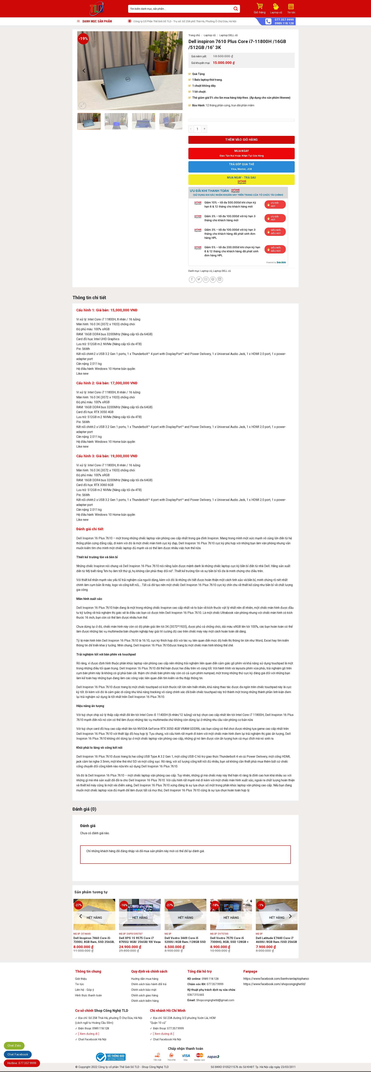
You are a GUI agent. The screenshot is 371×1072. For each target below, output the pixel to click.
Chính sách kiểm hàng (145, 1001)
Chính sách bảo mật (143, 990)
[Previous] (84, 71)
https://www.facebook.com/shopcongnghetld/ (274, 984)
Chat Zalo (14, 1045)
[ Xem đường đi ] (88, 1034)
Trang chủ (194, 35)
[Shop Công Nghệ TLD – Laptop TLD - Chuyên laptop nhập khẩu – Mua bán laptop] (98, 8)
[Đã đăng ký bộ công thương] (110, 1057)
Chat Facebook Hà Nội (92, 1039)
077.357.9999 (284, 19)
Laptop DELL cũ (229, 35)
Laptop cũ (210, 35)
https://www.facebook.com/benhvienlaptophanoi (276, 979)
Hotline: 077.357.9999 (22, 1063)
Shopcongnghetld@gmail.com (215, 1000)
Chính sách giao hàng (144, 995)
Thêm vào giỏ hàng (241, 139)
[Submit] (235, 9)
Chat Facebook (18, 1054)
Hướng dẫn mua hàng (144, 979)
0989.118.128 (284, 23)
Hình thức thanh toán (88, 995)
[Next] (175, 71)
